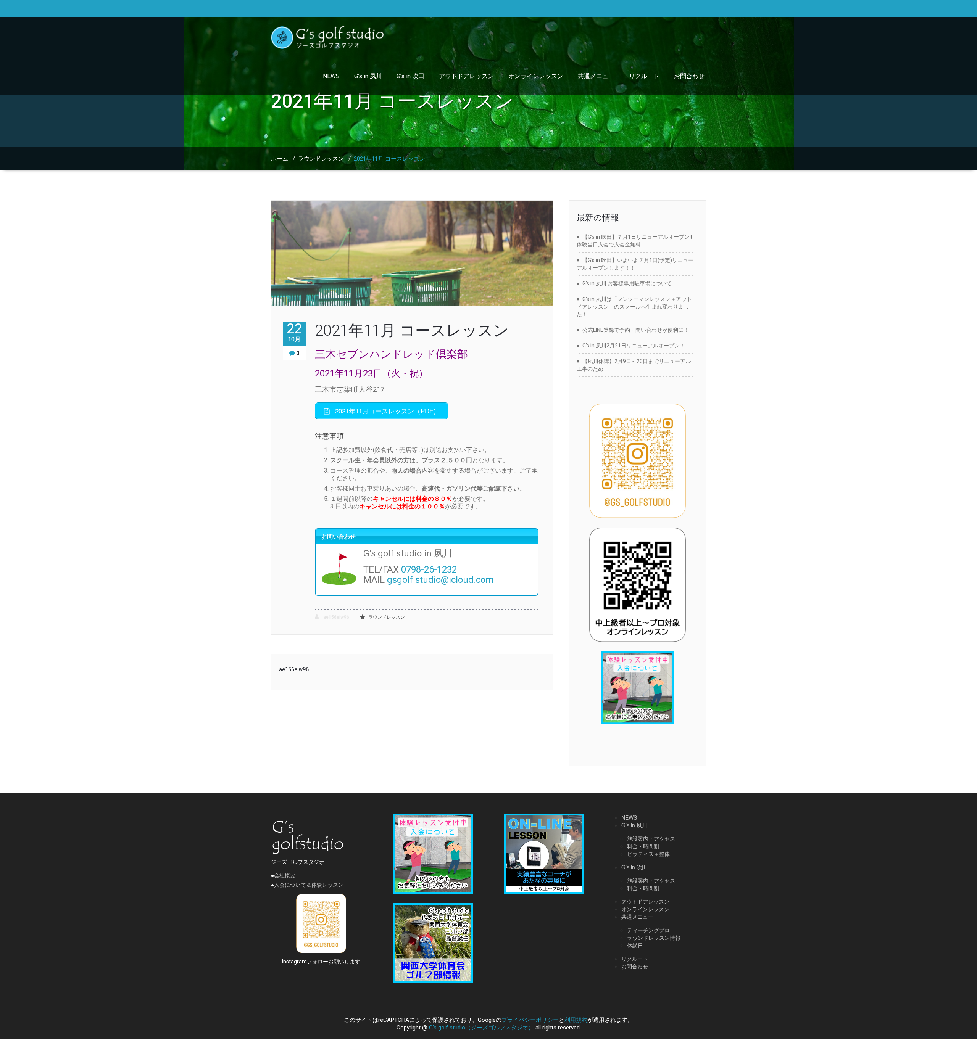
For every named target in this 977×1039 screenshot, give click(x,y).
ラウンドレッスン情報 (653, 937)
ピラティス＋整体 (648, 853)
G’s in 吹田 (410, 76)
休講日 (635, 945)
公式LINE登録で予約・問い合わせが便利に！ (635, 330)
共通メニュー (596, 76)
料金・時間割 (643, 846)
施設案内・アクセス (651, 838)
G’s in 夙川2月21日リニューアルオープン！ (633, 346)
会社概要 (284, 875)
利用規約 (575, 1019)
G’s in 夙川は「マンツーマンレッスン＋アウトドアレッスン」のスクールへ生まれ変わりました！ (634, 306)
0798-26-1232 (429, 569)
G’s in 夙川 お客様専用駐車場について (627, 283)
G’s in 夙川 (368, 76)
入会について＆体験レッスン (308, 885)
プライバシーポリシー (530, 1019)
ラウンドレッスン (321, 158)
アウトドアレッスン (466, 76)
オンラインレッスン (535, 76)
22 (294, 332)
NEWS (331, 76)
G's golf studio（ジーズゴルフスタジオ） (481, 1027)
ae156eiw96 (335, 617)
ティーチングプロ (648, 930)
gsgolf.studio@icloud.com (440, 579)
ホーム (279, 158)
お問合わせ (689, 76)
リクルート (644, 76)
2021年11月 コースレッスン (412, 330)
